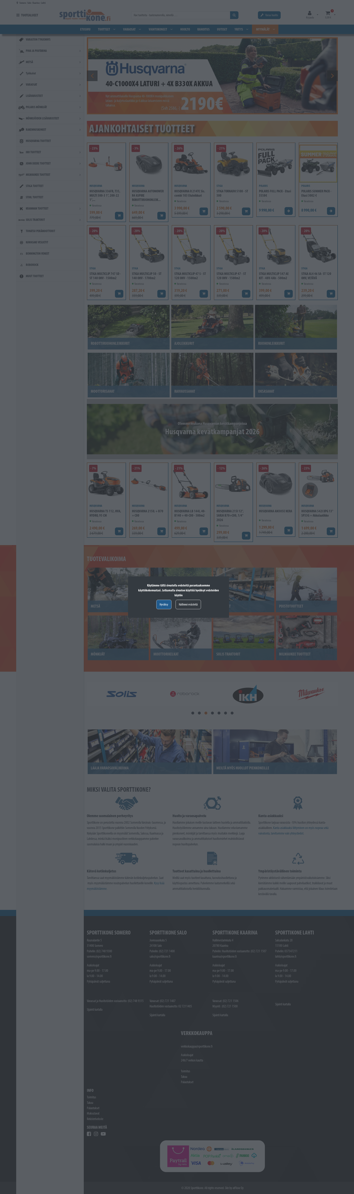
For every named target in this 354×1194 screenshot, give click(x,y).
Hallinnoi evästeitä (188, 604)
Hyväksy (164, 604)
